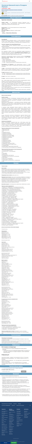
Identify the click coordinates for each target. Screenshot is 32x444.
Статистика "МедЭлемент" (6, 405)
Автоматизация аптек (19, 419)
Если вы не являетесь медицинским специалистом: (10, 375)
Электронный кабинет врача (12, 412)
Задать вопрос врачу (4, 427)
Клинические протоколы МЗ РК (11, 414)
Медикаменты (11, 427)
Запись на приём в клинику (4, 420)
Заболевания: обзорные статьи (11, 424)
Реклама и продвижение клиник (19, 423)
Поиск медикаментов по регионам (4, 411)
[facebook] (30, 405)
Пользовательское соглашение (7, 403)
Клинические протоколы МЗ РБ (11, 419)
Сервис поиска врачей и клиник (5, 418)
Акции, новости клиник (4, 422)
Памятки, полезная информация (4, 430)
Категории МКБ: (4, 15)
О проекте (15, 403)
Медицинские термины (11, 431)
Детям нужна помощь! (20, 405)
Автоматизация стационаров (19, 418)
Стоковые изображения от (14, 440)
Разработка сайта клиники (19, 425)
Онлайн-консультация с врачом (5, 415)
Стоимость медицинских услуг (4, 424)
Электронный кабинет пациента (5, 432)
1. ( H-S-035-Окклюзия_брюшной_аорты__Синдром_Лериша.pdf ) (12, 368)
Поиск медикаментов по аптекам (4, 413)
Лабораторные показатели (11, 429)
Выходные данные (16, 438)
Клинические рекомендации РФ (11, 416)
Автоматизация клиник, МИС (19, 411)
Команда (19, 403)
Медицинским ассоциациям (26, 417)
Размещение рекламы (27, 413)
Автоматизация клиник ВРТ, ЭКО (20, 415)
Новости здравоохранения (11, 426)
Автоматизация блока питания (19, 421)
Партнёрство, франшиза (26, 411)
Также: (3, 11)
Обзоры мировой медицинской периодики (11, 421)
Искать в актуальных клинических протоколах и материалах (12, 9)
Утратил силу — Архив (6, 8)
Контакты (13, 405)
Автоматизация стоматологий (19, 413)
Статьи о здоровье (4, 428)
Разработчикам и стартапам (26, 415)
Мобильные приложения (3, 434)
